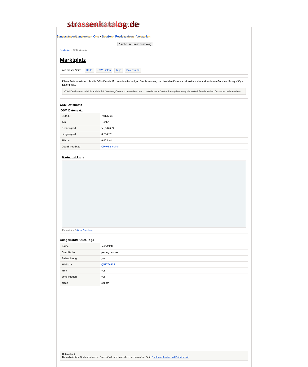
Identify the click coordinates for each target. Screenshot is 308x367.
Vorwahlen (143, 36)
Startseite (65, 50)
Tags (118, 70)
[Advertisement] (154, 318)
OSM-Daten (104, 70)
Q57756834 (108, 264)
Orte (96, 36)
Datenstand (133, 70)
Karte (89, 70)
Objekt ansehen (110, 146)
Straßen (107, 36)
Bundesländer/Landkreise (74, 36)
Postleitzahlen (124, 36)
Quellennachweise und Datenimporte (170, 357)
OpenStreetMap (85, 230)
